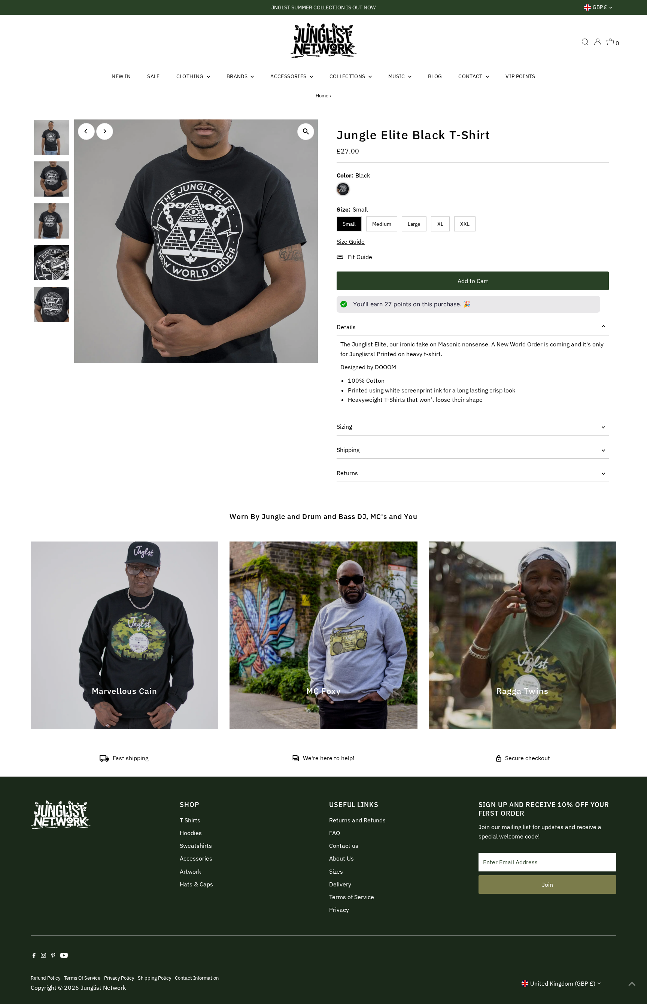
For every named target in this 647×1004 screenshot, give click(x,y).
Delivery (340, 884)
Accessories (288, 76)
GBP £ (600, 7)
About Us (341, 858)
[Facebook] (34, 956)
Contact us (343, 845)
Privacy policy (119, 977)
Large (414, 224)
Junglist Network (103, 987)
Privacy (339, 909)
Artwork (190, 871)
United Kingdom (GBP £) (562, 983)
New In (121, 76)
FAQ (334, 833)
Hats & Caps (196, 884)
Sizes (336, 871)
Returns (347, 473)
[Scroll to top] (632, 983)
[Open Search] (585, 42)
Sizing (344, 426)
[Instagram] (43, 956)
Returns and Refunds (357, 820)
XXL (465, 224)
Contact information (197, 977)
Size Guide (351, 242)
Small (349, 224)
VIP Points (520, 76)
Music (397, 76)
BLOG (435, 76)
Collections (348, 76)
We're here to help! (329, 758)
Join (547, 884)
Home (322, 95)
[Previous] (86, 131)
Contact (471, 76)
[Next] (104, 131)
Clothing (190, 76)
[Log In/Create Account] (597, 42)
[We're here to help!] (295, 759)
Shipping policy (154, 977)
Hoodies (191, 833)
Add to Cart (473, 281)
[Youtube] (64, 956)
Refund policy (45, 977)
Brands (238, 76)
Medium (381, 224)
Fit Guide (360, 257)
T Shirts (190, 820)
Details (346, 327)
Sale (153, 76)
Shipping (348, 450)
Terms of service (82, 977)
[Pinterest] (53, 956)
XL (440, 224)
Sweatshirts (196, 845)
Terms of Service (351, 897)
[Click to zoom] (305, 131)
